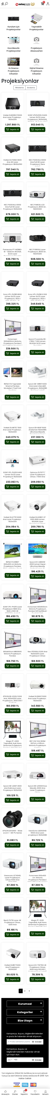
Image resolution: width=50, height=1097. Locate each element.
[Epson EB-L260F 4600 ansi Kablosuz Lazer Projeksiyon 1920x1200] (12, 774)
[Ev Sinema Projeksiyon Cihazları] (13, 62)
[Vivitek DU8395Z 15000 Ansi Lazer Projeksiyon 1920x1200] (12, 104)
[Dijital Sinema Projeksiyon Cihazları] (36, 62)
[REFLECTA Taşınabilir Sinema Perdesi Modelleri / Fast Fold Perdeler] (12, 372)
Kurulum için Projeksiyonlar (14, 28)
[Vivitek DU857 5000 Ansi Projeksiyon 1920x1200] (12, 954)
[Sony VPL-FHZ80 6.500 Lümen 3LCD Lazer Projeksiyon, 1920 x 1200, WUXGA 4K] (37, 283)
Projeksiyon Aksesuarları (36, 49)
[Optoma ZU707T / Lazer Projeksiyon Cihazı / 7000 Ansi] (37, 461)
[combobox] (10, 1060)
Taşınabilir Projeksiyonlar (36, 28)
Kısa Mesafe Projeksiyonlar (14, 49)
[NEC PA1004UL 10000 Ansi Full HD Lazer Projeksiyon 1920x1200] (12, 193)
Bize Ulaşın (25, 1020)
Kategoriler (25, 1012)
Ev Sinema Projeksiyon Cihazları (13, 71)
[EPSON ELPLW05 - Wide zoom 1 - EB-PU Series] (12, 819)
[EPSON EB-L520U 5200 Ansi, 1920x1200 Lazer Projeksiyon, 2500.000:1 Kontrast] (12, 685)
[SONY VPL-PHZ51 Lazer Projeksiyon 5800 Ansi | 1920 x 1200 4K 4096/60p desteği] (12, 595)
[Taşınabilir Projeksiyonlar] (36, 19)
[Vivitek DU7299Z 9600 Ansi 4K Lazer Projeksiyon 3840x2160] (12, 148)
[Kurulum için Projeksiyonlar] (13, 19)
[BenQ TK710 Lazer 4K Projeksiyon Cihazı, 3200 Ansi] (12, 909)
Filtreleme (19, 87)
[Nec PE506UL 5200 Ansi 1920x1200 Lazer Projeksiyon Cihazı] (37, 640)
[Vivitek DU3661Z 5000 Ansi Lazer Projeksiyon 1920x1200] (37, 685)
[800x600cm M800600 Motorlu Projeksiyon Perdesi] (12, 640)
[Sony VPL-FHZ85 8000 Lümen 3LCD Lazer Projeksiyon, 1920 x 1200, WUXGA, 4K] (12, 283)
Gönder (38, 1042)
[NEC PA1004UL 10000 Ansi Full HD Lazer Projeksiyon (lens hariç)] (37, 148)
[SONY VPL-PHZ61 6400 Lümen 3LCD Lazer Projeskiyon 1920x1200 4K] (12, 461)
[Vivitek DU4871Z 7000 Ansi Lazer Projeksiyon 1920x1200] (12, 416)
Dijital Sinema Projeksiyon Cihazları (36, 71)
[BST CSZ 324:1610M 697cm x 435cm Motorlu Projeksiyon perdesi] (37, 730)
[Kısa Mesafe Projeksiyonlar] (13, 40)
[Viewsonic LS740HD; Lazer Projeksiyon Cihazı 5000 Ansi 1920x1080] (12, 864)
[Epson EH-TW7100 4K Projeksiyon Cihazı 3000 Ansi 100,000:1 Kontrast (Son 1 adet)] (37, 954)
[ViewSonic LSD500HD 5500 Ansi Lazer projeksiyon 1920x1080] (37, 819)
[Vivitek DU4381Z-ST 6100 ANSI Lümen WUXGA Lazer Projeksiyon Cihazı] (37, 506)
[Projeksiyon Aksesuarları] (36, 40)
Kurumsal (25, 1004)
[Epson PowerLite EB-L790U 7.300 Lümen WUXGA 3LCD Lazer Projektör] (37, 327)
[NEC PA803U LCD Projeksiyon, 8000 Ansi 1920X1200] (37, 193)
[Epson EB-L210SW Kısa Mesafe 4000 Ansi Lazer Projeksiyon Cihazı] (37, 774)
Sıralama (31, 87)
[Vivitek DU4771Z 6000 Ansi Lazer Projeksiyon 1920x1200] (12, 506)
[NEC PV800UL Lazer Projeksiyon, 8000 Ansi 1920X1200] (37, 238)
